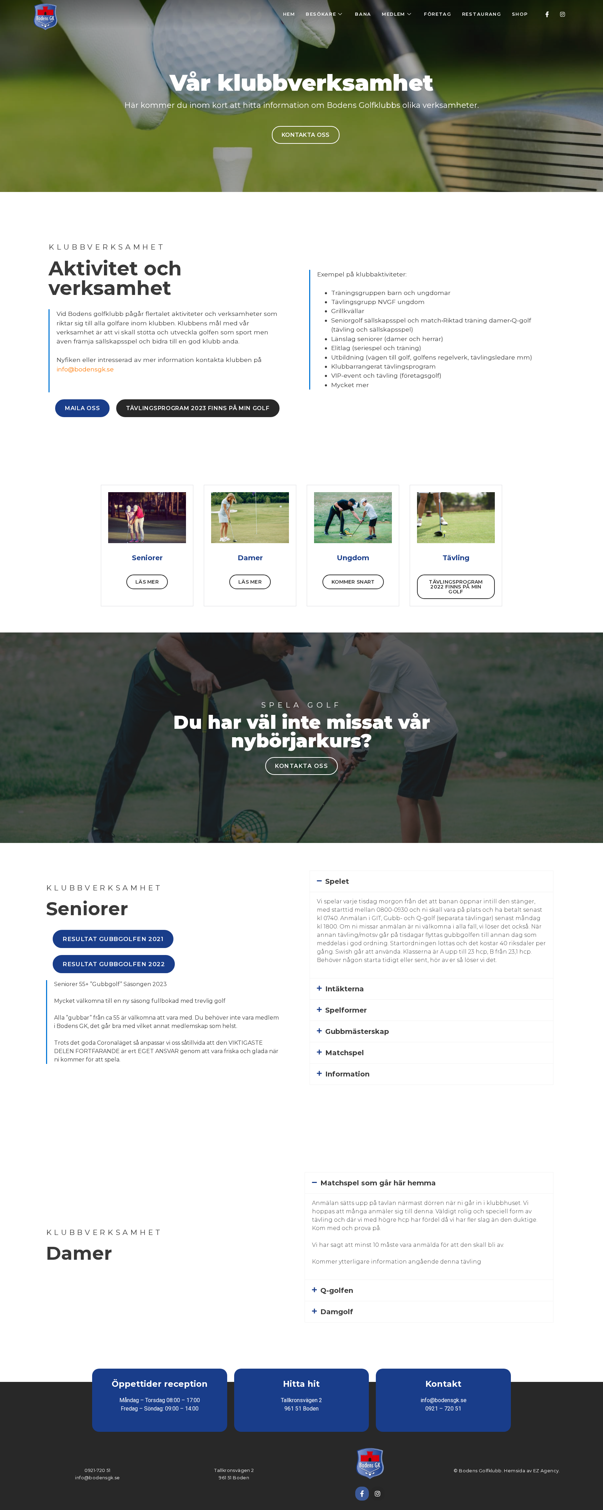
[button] (431, 881)
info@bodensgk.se (85, 369)
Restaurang (481, 14)
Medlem (393, 14)
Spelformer (346, 1010)
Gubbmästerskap (357, 1031)
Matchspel (344, 1053)
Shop (520, 14)
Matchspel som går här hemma (378, 1183)
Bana (363, 14)
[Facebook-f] (362, 1494)
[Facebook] (547, 14)
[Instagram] (562, 14)
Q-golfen (336, 1290)
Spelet (337, 881)
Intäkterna (344, 989)
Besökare (321, 14)
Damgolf (336, 1312)
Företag (438, 14)
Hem (289, 14)
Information (347, 1074)
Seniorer (147, 558)
